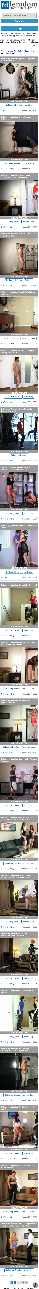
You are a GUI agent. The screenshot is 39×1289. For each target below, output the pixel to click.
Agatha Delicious (28, 747)
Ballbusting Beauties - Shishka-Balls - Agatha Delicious (16, 702)
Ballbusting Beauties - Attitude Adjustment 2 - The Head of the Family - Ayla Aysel (19, 1225)
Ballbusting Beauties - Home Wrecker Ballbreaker (16, 118)
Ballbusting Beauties (14, 105)
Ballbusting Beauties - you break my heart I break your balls (18, 60)
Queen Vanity (28, 689)
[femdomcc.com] (19, 5)
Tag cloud (28, 51)
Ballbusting (28, 397)
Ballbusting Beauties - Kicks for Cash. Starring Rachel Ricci (16, 410)
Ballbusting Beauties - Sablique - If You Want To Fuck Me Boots (19, 235)
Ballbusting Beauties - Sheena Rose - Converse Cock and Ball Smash (16, 176)
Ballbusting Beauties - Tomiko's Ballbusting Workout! (19, 293)
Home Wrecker (28, 163)
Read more (34, 45)
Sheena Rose (28, 222)
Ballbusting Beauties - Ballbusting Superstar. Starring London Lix (19, 352)
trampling (28, 105)
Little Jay (28, 572)
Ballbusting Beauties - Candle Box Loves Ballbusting (17, 991)
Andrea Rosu (28, 863)
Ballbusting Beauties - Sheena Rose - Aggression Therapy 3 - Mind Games (16, 876)
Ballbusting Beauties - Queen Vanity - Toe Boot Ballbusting (18, 1166)
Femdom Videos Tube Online (12, 51)
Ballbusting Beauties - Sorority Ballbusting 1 (19, 585)
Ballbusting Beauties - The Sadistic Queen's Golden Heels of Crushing (19, 643)
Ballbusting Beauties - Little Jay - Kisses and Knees (19, 527)
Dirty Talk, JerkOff (8, 1159)
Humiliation (5, 577)
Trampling (5, 110)
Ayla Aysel (28, 1270)
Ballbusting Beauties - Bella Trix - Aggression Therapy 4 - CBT (14, 935)
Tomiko (24, 338)
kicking (32, 338)
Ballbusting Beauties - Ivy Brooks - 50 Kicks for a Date (19, 1108)
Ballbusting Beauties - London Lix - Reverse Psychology (19, 760)
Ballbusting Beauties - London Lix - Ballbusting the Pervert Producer (15, 468)
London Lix (28, 513)
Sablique (28, 280)
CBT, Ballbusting (7, 169)
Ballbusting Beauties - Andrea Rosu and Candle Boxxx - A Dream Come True (17, 818)
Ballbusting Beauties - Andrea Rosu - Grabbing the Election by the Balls (16, 1050)
